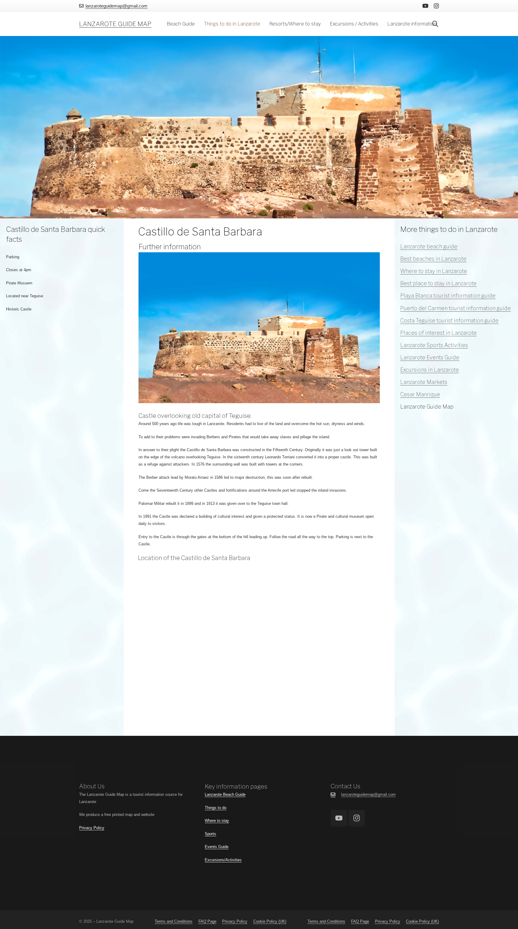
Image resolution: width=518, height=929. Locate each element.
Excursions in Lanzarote (429, 370)
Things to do (215, 807)
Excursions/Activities (223, 860)
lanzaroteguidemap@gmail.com (368, 794)
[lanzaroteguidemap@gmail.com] (336, 794)
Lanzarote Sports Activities (434, 345)
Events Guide (216, 846)
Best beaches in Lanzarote (433, 259)
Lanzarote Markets (423, 382)
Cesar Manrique (420, 394)
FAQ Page (207, 921)
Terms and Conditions (173, 921)
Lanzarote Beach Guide (225, 794)
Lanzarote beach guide (428, 246)
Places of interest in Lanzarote (438, 333)
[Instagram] (436, 6)
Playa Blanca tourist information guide (448, 295)
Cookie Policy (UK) (269, 921)
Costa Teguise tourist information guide (449, 320)
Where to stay (217, 820)
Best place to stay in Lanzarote (438, 283)
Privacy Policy (91, 828)
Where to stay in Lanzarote (433, 271)
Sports (210, 834)
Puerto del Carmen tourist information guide (455, 308)
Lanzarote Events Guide (429, 357)
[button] (198, 24)
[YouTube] (425, 5)
